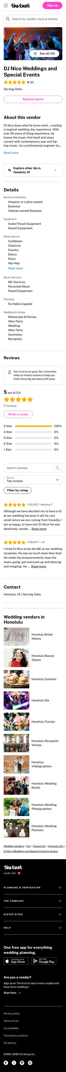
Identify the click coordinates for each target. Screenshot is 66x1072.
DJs (28, 846)
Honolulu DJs (55, 846)
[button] (33, 479)
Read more (11, 152)
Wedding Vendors (14, 846)
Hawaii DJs (39, 846)
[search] (58, 468)
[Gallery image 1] (33, 43)
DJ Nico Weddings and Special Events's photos (31, 851)
